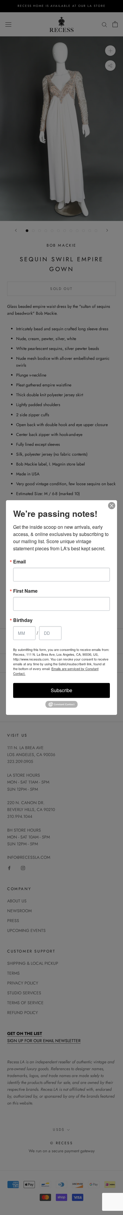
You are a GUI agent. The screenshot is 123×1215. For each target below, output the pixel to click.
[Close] (111, 505)
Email (19, 561)
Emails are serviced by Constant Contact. (56, 671)
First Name (25, 591)
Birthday (23, 620)
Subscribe (61, 690)
